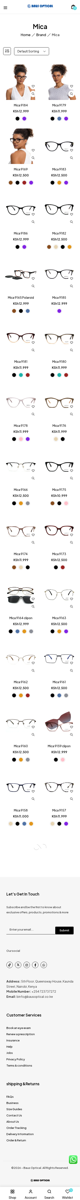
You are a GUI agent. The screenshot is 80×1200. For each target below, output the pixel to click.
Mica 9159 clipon (59, 746)
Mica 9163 (59, 618)
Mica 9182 (59, 233)
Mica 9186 (21, 233)
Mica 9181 (21, 361)
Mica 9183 (59, 169)
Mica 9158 (21, 810)
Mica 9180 (59, 361)
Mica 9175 (59, 489)
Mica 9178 (21, 425)
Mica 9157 (59, 810)
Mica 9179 (59, 105)
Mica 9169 (21, 169)
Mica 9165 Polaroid (21, 297)
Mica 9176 (59, 425)
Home (26, 34)
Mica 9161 (59, 682)
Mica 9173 (59, 554)
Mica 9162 (21, 682)
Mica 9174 (21, 554)
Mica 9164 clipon (20, 618)
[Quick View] (33, 94)
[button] (73, 7)
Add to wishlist (33, 86)
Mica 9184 (21, 105)
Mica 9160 (21, 746)
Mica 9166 (21, 489)
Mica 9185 (59, 297)
